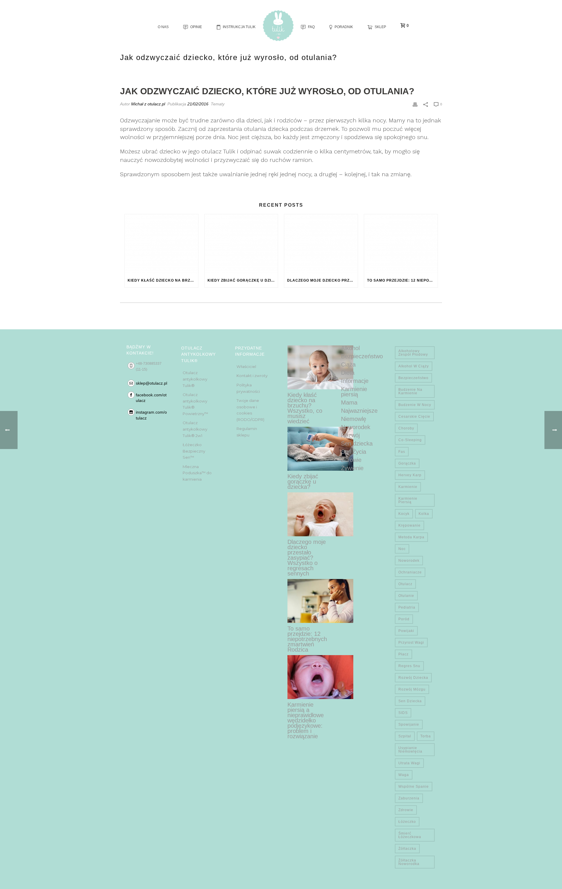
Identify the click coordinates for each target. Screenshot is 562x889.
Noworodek (355, 427)
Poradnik (344, 27)
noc (402, 549)
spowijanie (408, 724)
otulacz (405, 584)
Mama (349, 402)
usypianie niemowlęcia (410, 749)
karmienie (407, 487)
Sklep (380, 27)
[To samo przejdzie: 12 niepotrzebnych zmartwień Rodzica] (401, 243)
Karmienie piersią (354, 391)
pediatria (406, 607)
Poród (403, 619)
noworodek (408, 561)
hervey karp (410, 475)
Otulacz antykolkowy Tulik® (195, 379)
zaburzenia (408, 798)
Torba (425, 736)
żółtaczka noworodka (408, 862)
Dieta (347, 372)
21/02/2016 (197, 104)
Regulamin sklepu (247, 431)
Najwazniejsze (359, 410)
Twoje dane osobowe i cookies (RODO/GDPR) (250, 410)
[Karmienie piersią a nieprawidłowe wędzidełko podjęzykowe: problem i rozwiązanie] (320, 677)
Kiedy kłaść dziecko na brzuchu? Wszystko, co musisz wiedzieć (163, 280)
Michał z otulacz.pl (148, 104)
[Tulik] (278, 25)
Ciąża (348, 364)
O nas (163, 27)
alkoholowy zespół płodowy (413, 353)
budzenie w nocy (414, 405)
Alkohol (350, 348)
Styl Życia (353, 451)
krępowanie (409, 525)
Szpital (404, 736)
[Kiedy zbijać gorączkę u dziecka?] (241, 243)
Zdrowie (351, 460)
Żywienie (352, 468)
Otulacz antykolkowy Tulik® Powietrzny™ (195, 404)
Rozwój (350, 435)
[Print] (415, 104)
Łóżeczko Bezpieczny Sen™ (194, 451)
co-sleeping (410, 440)
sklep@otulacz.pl (151, 383)
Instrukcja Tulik (239, 27)
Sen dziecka (357, 443)
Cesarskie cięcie (414, 416)
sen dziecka (410, 701)
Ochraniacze (410, 572)
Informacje (355, 380)
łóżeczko (407, 822)
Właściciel (246, 366)
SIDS (403, 713)
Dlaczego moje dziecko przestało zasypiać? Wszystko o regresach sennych (322, 280)
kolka (424, 514)
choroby (406, 428)
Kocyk (403, 514)
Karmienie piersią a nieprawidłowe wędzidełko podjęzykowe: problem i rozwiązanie (305, 720)
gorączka (407, 463)
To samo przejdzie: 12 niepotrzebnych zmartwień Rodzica (402, 280)
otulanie (406, 596)
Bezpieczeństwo (362, 356)
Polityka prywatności (248, 388)
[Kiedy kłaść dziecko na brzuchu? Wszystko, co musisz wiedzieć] (161, 243)
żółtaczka (407, 849)
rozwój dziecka (413, 678)
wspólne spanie (413, 786)
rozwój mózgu (412, 689)
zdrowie (405, 810)
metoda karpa (411, 537)
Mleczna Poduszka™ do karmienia (197, 473)
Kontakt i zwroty (252, 375)
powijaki (406, 631)
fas (401, 452)
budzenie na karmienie (410, 391)
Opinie (196, 27)
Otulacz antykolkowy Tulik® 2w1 (195, 429)
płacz (403, 654)
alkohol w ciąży (413, 366)
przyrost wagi (411, 642)
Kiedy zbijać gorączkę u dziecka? (243, 280)
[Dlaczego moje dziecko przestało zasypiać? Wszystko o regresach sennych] (321, 243)
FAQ (311, 27)
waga (403, 775)
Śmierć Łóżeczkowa (409, 835)
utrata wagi (409, 763)
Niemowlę (353, 419)
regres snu (409, 666)
